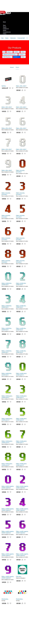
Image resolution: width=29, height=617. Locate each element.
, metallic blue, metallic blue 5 (7, 329)
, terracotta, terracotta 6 (6, 238)
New (2, 38)
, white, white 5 (7, 128)
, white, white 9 (7, 170)
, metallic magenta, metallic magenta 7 (8, 554)
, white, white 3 (7, 107)
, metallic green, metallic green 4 (7, 419)
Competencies (7, 32)
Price (17, 67)
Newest (12, 67)
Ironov (4, 30)
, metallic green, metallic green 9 (21, 464)
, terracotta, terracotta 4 (6, 216)
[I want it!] (12, 88)
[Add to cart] (10, 88)
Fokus (4, 33)
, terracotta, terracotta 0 (20, 171)
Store (4, 25)
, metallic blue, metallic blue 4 (21, 306)
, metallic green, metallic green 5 (21, 419)
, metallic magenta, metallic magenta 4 (22, 509)
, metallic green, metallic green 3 (21, 396)
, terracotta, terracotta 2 (6, 193)
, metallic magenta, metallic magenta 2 (22, 487)
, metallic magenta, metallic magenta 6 (22, 532)
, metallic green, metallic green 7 (21, 441)
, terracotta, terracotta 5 (20, 216)
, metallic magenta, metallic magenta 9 (8, 577)
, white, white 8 (21, 149)
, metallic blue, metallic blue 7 (7, 351)
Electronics (13, 38)
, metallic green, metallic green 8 (7, 464)
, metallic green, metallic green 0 (21, 374)
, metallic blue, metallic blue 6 (21, 329)
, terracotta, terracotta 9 (20, 261)
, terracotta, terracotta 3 (20, 193)
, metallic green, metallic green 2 (7, 396)
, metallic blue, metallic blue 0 (7, 284)
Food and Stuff (21, 38)
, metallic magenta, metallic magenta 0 (8, 487)
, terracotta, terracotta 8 (6, 261)
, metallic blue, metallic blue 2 (21, 284)
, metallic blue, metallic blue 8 (21, 351)
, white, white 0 (21, 85)
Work (4, 22)
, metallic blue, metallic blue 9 (7, 374)
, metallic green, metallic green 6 (7, 441)
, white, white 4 (21, 107)
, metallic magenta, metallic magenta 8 (22, 554)
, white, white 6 (21, 128)
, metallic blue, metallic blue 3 (7, 306)
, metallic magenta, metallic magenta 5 (8, 532)
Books (7, 38)
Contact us (6, 28)
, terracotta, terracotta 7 (20, 238)
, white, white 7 (7, 149)
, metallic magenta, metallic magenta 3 (8, 509)
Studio (4, 27)
